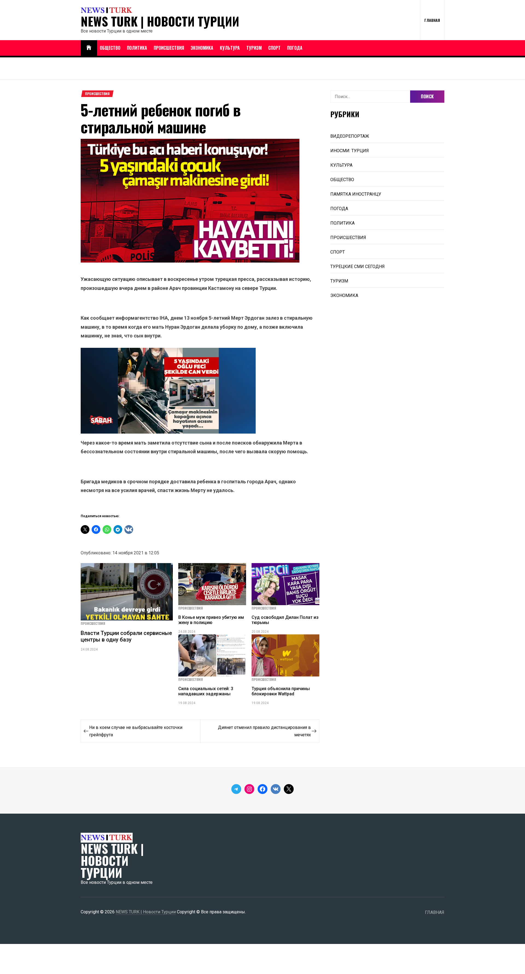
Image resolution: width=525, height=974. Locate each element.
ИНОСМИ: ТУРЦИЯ (349, 150)
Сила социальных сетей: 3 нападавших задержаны (205, 691)
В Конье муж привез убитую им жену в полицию (211, 620)
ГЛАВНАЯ (432, 20)
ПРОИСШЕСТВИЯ (169, 48)
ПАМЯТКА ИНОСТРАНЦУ (355, 194)
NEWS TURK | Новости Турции (160, 21)
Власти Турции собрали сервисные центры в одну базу (126, 636)
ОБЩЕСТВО (110, 48)
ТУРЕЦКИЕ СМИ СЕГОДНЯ (357, 266)
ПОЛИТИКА (137, 48)
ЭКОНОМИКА (202, 48)
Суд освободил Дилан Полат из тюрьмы (285, 620)
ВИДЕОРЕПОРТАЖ (349, 136)
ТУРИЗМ (254, 48)
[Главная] (89, 48)
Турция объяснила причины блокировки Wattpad (281, 691)
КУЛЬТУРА (230, 48)
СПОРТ (274, 48)
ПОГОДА (294, 48)
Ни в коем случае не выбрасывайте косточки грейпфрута (135, 731)
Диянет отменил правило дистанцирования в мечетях (264, 731)
